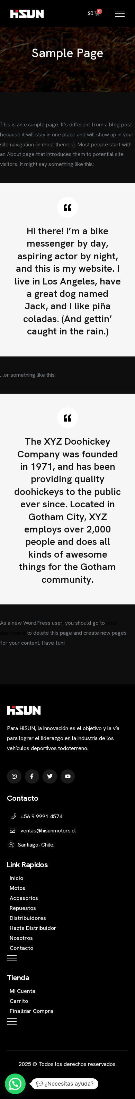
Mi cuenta (22, 991)
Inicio (16, 878)
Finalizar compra (31, 1011)
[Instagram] (14, 776)
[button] (15, 1084)
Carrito (19, 1001)
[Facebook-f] (32, 776)
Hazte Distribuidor (33, 928)
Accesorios (24, 898)
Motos (17, 888)
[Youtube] (68, 776)
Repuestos (23, 908)
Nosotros (21, 938)
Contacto (21, 948)
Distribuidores (28, 918)
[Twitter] (50, 776)
